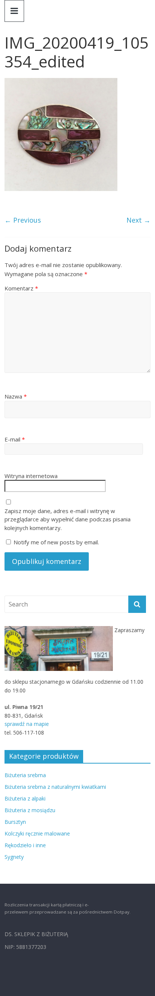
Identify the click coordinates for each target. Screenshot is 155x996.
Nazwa (16, 396)
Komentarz (21, 288)
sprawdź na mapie (27, 723)
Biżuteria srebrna (25, 775)
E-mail (15, 439)
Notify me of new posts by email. (56, 542)
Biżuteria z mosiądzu (30, 810)
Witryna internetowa (31, 476)
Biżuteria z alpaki (25, 798)
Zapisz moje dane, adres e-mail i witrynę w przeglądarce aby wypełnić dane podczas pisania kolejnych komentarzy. (68, 519)
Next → (138, 220)
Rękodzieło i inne (25, 845)
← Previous (23, 220)
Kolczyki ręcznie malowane (37, 833)
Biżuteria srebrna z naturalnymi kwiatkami (55, 786)
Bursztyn (15, 821)
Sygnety (14, 856)
